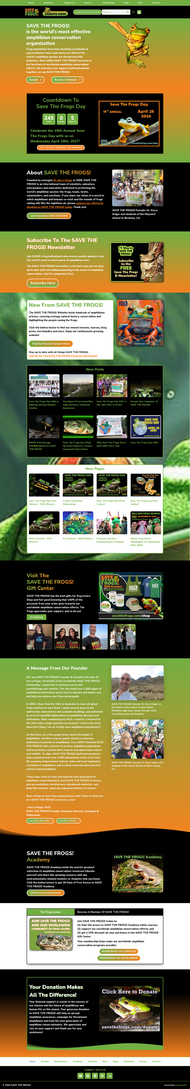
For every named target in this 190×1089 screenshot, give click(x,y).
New (140, 2)
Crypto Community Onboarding (72, 502)
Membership (108, 2)
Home (32, 1061)
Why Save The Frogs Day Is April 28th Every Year (111, 444)
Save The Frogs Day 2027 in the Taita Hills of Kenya (112, 403)
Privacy (143, 1061)
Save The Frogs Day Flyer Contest (144, 502)
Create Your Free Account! (87, 12)
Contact (156, 1061)
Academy (77, 1061)
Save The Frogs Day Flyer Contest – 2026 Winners (43, 502)
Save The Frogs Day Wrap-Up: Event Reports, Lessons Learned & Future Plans (77, 446)
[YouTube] (80, 1076)
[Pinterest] (88, 1076)
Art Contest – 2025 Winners (78, 538)
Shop (126, 2)
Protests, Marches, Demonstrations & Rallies (110, 540)
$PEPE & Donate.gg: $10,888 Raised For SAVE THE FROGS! (42, 446)
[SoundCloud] (109, 1076)
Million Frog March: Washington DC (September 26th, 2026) (145, 542)
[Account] (139, 12)
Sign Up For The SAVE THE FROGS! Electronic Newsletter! (63, 355)
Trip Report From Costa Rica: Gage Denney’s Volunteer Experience (78, 405)
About (31, 2)
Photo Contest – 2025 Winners (40, 540)
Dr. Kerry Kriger (63, 180)
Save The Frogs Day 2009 (144, 442)
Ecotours (92, 1061)
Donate (45, 1061)
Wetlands (128, 1061)
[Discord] (102, 1076)
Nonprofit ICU (181, 1085)
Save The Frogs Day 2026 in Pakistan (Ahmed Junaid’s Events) (44, 405)
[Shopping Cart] (133, 12)
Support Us (69, 2)
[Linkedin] (95, 1076)
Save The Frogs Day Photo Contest (111, 502)
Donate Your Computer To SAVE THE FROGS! (144, 403)
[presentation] (44, 385)
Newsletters (61, 1061)
